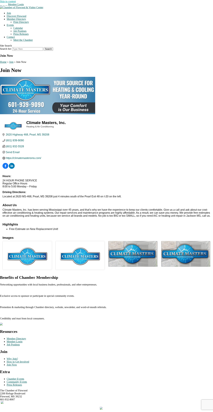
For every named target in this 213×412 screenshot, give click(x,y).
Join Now (12, 364)
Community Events (17, 381)
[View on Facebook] (5, 167)
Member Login (16, 4)
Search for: (5, 48)
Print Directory (21, 22)
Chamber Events (15, 378)
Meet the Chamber (23, 40)
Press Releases (21, 34)
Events (10, 25)
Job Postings (19, 31)
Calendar (18, 28)
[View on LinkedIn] (12, 167)
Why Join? (12, 358)
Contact (11, 37)
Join (9, 13)
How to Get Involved (18, 361)
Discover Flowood (16, 16)
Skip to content (8, 1)
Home (3, 62)
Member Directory (16, 19)
